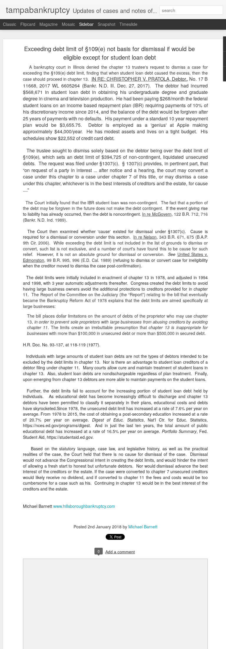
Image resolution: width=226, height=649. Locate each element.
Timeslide (128, 24)
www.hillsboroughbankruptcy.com (84, 506)
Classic (9, 24)
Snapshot (106, 24)
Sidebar (86, 24)
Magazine (48, 24)
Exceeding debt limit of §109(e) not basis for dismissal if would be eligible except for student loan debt (109, 52)
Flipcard (27, 24)
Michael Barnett (142, 527)
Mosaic (68, 24)
